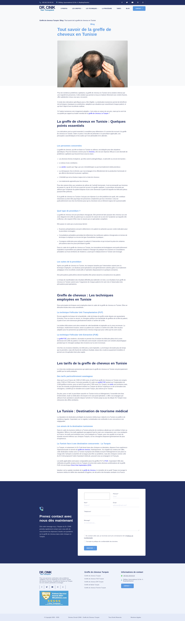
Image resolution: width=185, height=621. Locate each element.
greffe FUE (63, 338)
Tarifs (119, 8)
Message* (87, 520)
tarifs (111, 384)
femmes (92, 152)
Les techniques (91, 8)
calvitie (63, 167)
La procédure (107, 8)
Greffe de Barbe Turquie (91, 584)
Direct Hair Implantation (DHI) (81, 465)
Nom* (85, 502)
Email (114, 502)
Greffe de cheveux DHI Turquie (93, 581)
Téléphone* (87, 511)
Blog (128, 8)
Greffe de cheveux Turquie (49, 20)
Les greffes (76, 8)
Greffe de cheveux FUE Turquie (94, 578)
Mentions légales (136, 617)
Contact (138, 8)
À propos (64, 8)
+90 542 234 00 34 (47, 2)
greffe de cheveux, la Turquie (98, 113)
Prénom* (115, 494)
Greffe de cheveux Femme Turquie (95, 587)
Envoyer (90, 548)
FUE (106, 461)
